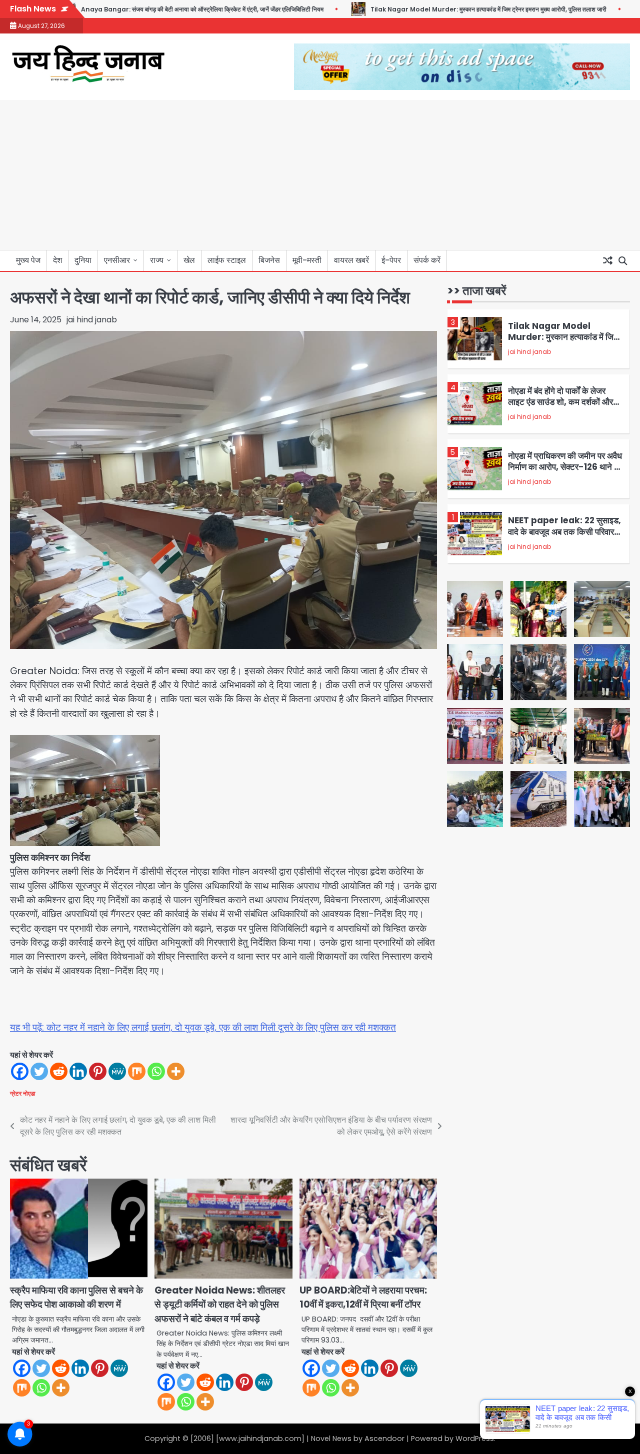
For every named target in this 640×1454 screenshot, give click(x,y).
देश (57, 260)
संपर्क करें (427, 260)
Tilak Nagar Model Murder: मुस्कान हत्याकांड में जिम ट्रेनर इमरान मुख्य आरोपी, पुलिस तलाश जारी (453, 9)
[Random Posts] (607, 260)
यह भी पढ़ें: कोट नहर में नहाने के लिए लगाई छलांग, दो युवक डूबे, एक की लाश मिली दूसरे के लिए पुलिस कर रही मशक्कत (203, 1027)
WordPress (475, 1439)
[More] (175, 1071)
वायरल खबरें (351, 260)
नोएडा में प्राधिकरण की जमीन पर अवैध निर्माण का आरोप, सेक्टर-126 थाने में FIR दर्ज (565, 466)
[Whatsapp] (156, 1071)
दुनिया (83, 260)
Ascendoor (384, 1439)
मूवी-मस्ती (307, 260)
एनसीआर (117, 260)
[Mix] (137, 1071)
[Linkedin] (78, 1071)
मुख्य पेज (28, 260)
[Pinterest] (97, 1071)
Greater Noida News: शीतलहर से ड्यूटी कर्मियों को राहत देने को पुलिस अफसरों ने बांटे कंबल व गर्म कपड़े (219, 1305)
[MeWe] (117, 1071)
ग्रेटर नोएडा (23, 1094)
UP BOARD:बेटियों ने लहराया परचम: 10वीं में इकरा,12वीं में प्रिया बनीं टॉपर (363, 1297)
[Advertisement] (320, 175)
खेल (189, 260)
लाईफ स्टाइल (227, 260)
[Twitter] (39, 1071)
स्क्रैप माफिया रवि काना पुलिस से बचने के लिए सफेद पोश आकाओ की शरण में (76, 1297)
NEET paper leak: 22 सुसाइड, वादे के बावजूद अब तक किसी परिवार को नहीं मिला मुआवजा (564, 531)
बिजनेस (269, 260)
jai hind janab (91, 319)
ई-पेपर (391, 260)
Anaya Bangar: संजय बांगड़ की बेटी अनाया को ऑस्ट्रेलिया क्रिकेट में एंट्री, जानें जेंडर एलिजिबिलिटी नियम (167, 9)
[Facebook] (19, 1071)
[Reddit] (59, 1071)
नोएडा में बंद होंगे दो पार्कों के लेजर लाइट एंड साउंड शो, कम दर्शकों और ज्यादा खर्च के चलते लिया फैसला (560, 401)
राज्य (157, 260)
